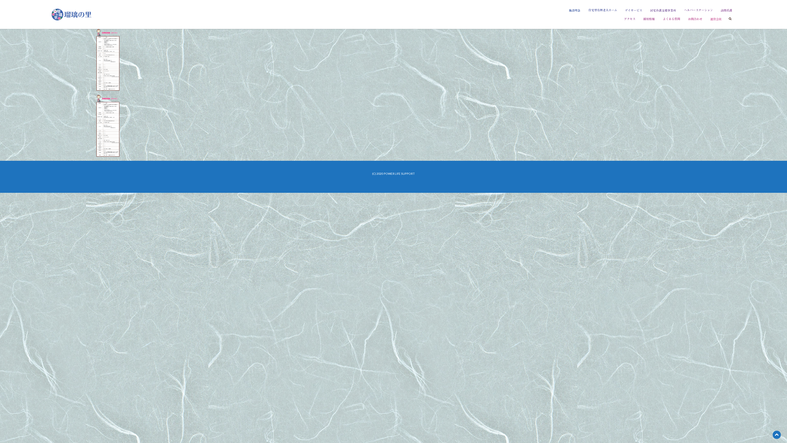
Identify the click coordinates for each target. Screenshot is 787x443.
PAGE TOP (766, 426)
